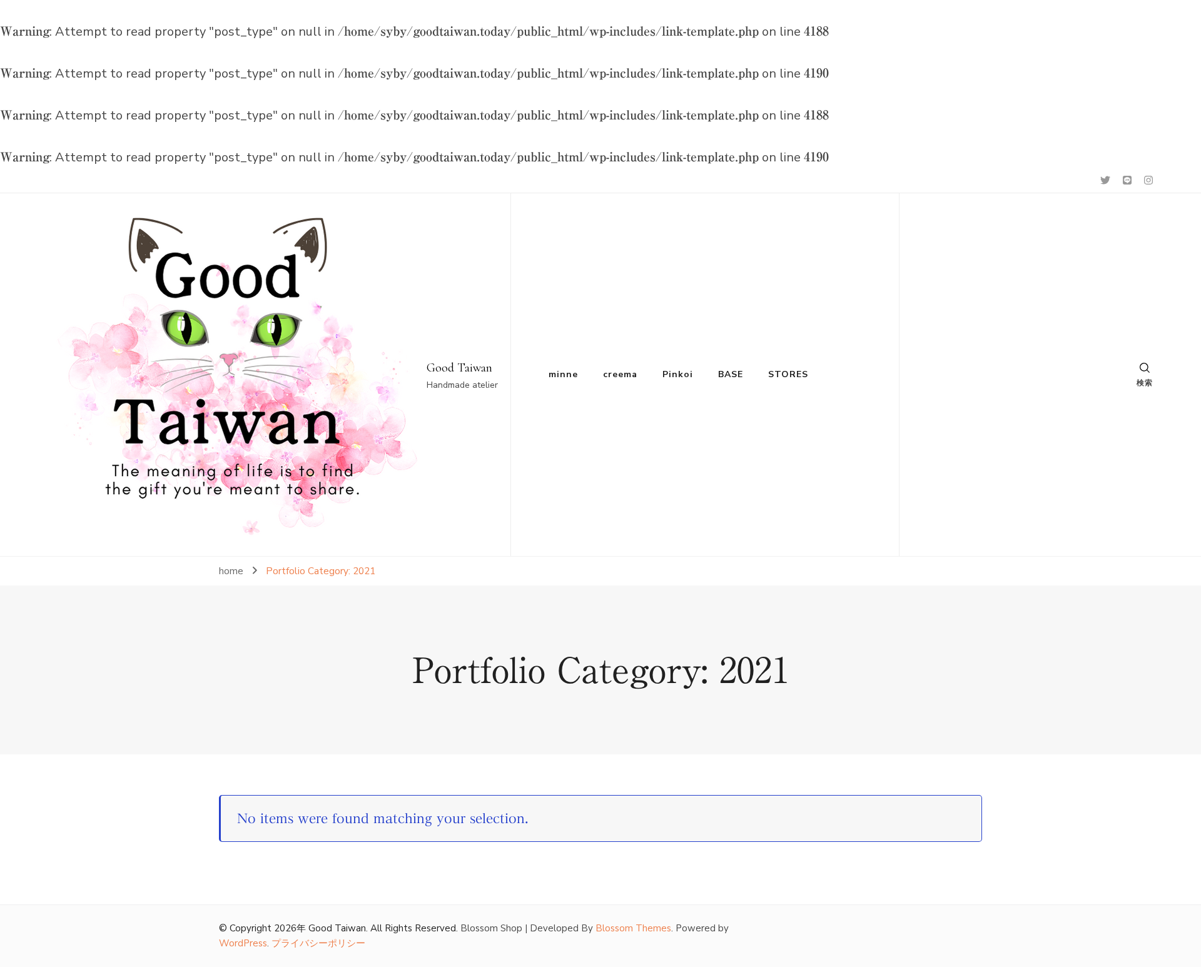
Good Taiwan (459, 367)
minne (563, 374)
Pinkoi (677, 374)
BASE (730, 374)
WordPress (243, 943)
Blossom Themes (633, 928)
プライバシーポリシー (318, 943)
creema (620, 374)
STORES (788, 374)
